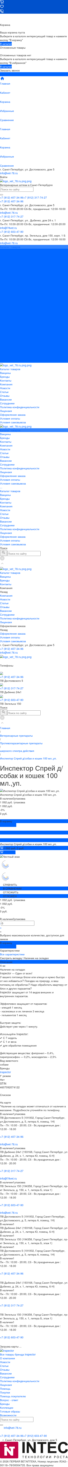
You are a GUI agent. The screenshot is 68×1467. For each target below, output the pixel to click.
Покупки (5, 1392)
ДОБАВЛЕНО (8, 825)
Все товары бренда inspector (18, 1354)
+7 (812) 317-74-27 (11, 688)
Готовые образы (10, 1411)
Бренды (5, 315)
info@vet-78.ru (9, 173)
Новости (5, 266)
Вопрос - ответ (9, 1400)
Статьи (4, 270)
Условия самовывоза (13, 300)
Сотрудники (7, 281)
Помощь (5, 1388)
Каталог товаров (10, 308)
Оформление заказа (13, 353)
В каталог (6, 44)
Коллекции (6, 1407)
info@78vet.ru (8, 1178)
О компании (7, 1358)
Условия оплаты (10, 296)
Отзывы (4, 273)
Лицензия (6, 289)
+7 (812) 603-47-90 (11, 700)
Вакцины (5, 311)
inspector (5, 1072)
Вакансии (6, 277)
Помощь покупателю (13, 1396)
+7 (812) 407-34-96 (11, 649)
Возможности (8, 1415)
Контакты (5, 319)
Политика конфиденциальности (19, 285)
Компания (6, 323)
